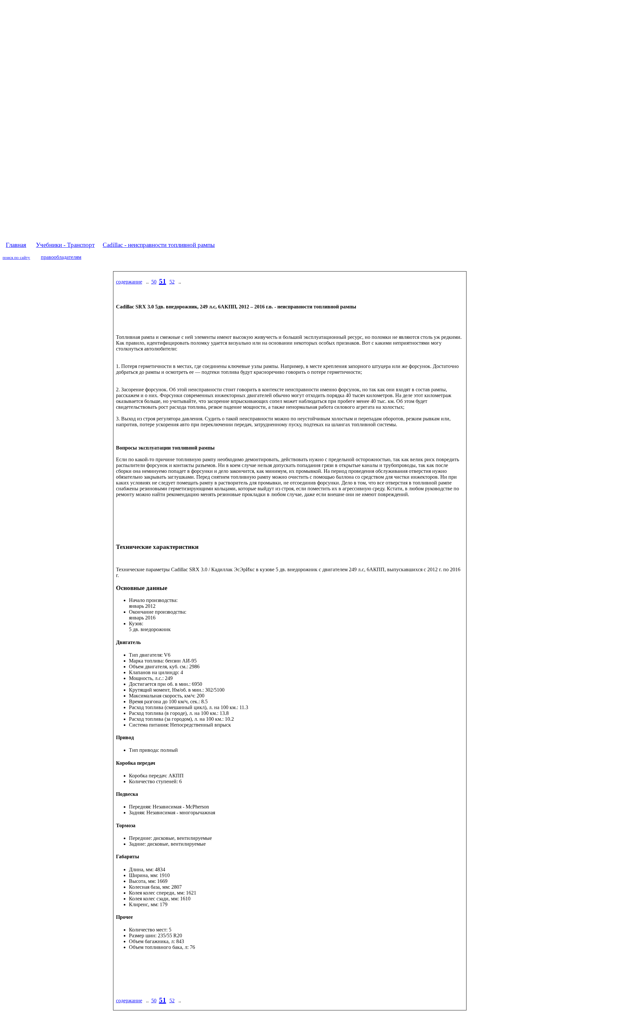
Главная (16, 244)
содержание (129, 281)
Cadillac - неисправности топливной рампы (159, 244)
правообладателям (61, 257)
